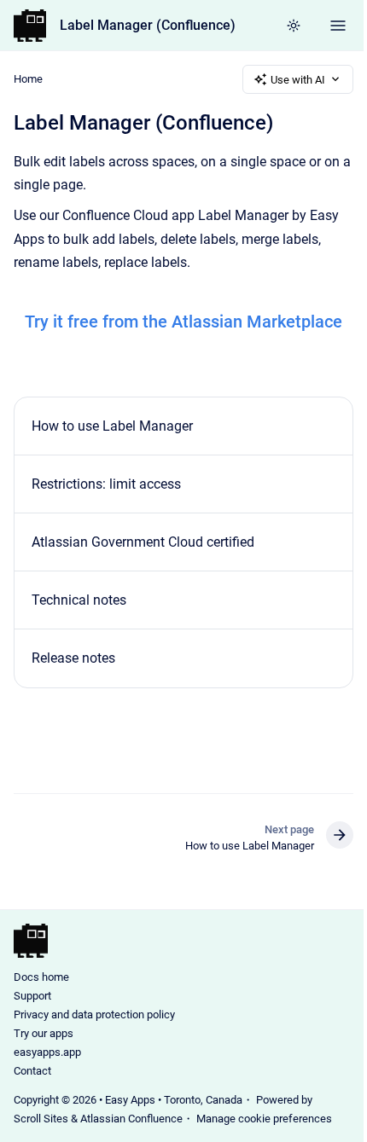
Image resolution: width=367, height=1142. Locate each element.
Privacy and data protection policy (94, 1014)
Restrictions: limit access (106, 484)
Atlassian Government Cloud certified (143, 542)
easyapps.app (47, 1052)
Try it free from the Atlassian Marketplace (183, 321)
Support (32, 995)
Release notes (73, 658)
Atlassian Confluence (131, 1118)
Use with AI (298, 79)
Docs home (41, 977)
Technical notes (79, 600)
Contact (32, 1070)
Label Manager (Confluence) (148, 25)
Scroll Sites (41, 1118)
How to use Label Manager (112, 426)
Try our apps (43, 1033)
